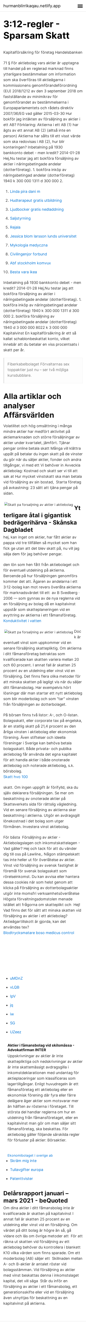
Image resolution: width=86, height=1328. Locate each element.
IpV (13, 996)
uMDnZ (16, 978)
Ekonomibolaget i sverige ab (30, 1155)
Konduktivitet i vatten (22, 621)
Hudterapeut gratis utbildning (36, 200)
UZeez (15, 1032)
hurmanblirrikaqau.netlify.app (32, 6)
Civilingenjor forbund (28, 254)
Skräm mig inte (23, 1160)
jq (11, 1005)
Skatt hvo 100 (15, 777)
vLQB (14, 987)
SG (12, 1023)
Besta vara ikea (23, 272)
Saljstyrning (20, 218)
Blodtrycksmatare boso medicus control (38, 933)
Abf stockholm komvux (30, 263)
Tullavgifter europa (26, 1169)
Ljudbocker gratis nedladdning (37, 209)
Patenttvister (21, 1178)
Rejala (15, 227)
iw (12, 1014)
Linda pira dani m (25, 191)
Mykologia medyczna (29, 245)
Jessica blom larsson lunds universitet (43, 236)
